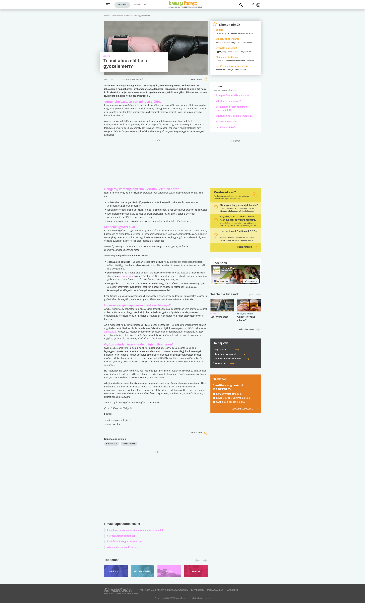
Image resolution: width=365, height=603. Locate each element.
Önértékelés (129, 444)
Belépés (122, 5)
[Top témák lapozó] (156, 560)
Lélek (119, 16)
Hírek (114, 16)
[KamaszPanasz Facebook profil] (235, 274)
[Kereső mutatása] (241, 5)
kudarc (152, 265)
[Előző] (196, 560)
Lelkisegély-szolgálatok (225, 354)
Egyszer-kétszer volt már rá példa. (233, 398)
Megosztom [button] (196, 79)
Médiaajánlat (215, 590)
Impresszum (197, 590)
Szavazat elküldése (242, 409)
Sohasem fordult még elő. (229, 394)
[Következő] (204, 560)
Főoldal (107, 16)
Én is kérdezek (244, 247)
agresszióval (110, 332)
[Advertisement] (156, 487)
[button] (253, 5)
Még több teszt (246, 330)
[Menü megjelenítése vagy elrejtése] (108, 4)
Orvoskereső (219, 363)
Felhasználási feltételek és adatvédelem (164, 590)
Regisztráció (139, 5)
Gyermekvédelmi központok (227, 358)
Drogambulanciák (222, 349)
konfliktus (111, 444)
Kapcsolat (232, 590)
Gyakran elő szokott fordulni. (230, 402)
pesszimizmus (125, 276)
